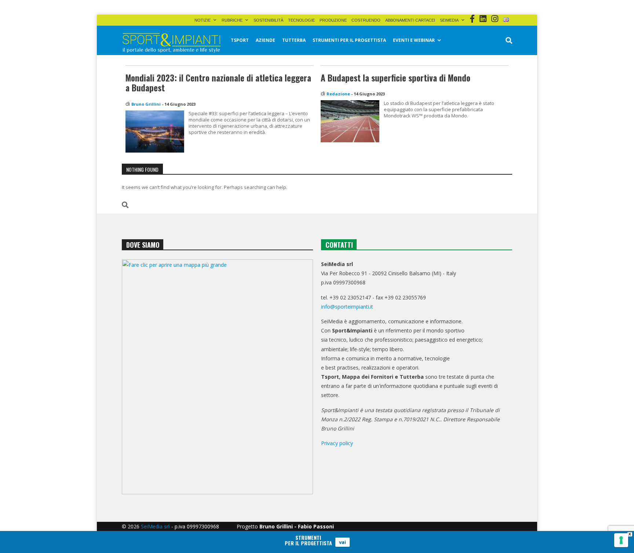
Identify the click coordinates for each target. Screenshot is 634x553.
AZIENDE (265, 40)
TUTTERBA (294, 40)
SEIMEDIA (449, 20)
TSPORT (240, 40)
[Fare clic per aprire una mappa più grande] (217, 376)
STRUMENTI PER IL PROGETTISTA (349, 40)
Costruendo (365, 20)
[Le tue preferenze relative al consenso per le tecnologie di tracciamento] (621, 540)
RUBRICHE (232, 20)
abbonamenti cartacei (410, 20)
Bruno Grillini (146, 104)
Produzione (333, 20)
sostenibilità (268, 20)
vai (342, 542)
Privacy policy (337, 443)
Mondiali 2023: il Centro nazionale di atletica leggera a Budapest (218, 83)
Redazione (338, 94)
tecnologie (301, 20)
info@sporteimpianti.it (347, 306)
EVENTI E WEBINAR (414, 40)
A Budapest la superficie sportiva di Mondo (395, 78)
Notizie (202, 20)
